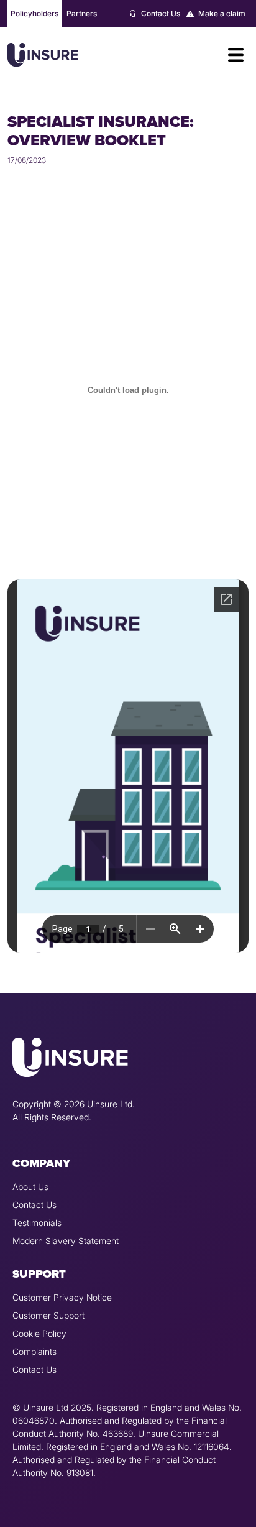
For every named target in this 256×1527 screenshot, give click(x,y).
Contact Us (159, 13)
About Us (30, 1186)
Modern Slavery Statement (65, 1240)
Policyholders (34, 13)
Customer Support (48, 1315)
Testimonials (37, 1222)
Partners (81, 13)
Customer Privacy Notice (62, 1297)
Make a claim (220, 13)
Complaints (34, 1351)
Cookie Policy (39, 1333)
